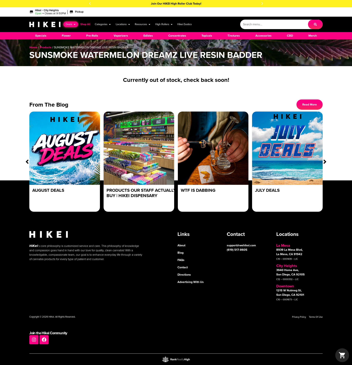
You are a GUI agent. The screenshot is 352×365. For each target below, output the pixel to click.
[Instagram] (33, 339)
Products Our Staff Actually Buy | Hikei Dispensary (141, 193)
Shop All (85, 24)
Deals (69, 24)
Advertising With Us (190, 282)
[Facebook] (44, 339)
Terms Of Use (316, 317)
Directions (184, 275)
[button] (90, 3)
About (181, 245)
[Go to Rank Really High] (176, 359)
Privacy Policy (299, 317)
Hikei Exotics (184, 24)
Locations (121, 24)
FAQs (180, 260)
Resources (141, 24)
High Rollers (162, 24)
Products (46, 47)
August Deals (48, 190)
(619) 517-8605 (237, 250)
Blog (180, 253)
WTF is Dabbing (198, 190)
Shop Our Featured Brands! (176, 3)
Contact (182, 267)
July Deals (267, 190)
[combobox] (274, 24)
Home (33, 47)
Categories (101, 24)
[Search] (315, 24)
